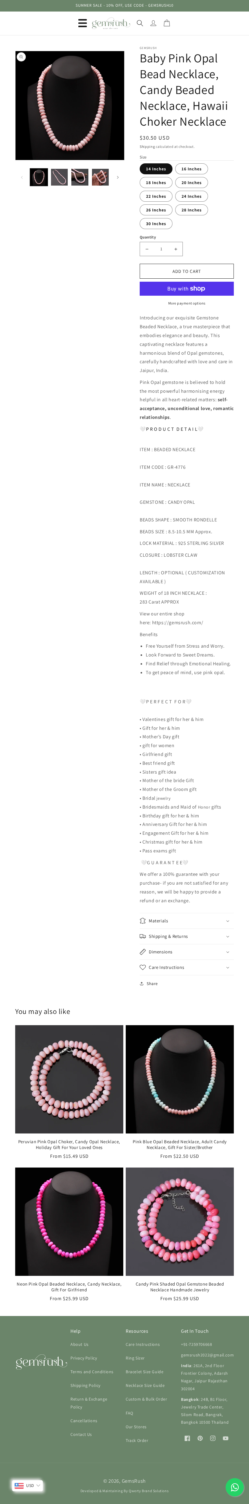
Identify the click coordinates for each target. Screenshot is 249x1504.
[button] (82, 23)
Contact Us (81, 1434)
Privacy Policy (83, 1358)
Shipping (147, 146)
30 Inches (156, 223)
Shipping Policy (85, 1385)
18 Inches (156, 182)
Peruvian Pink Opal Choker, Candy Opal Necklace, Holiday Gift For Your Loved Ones (69, 1145)
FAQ (129, 1413)
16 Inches (192, 169)
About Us (79, 1344)
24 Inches (192, 196)
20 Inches (192, 182)
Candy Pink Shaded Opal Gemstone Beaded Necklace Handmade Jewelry (180, 1287)
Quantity (148, 237)
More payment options (187, 303)
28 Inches (192, 210)
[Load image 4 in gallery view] (100, 177)
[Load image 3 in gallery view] (80, 177)
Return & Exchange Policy (88, 1402)
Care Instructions (143, 1344)
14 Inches (156, 169)
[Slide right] (117, 177)
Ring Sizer (135, 1358)
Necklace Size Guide (145, 1385)
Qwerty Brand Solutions (149, 1490)
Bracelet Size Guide (144, 1371)
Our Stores (136, 1426)
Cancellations (83, 1420)
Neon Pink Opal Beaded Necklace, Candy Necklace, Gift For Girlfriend (69, 1287)
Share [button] (152, 983)
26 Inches (156, 210)
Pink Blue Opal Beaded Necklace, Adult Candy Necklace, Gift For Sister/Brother (180, 1145)
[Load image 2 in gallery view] (59, 177)
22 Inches (156, 196)
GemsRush (134, 1481)
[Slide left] (22, 177)
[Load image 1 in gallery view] (39, 177)
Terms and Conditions (92, 1371)
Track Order (137, 1440)
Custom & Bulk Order (146, 1399)
